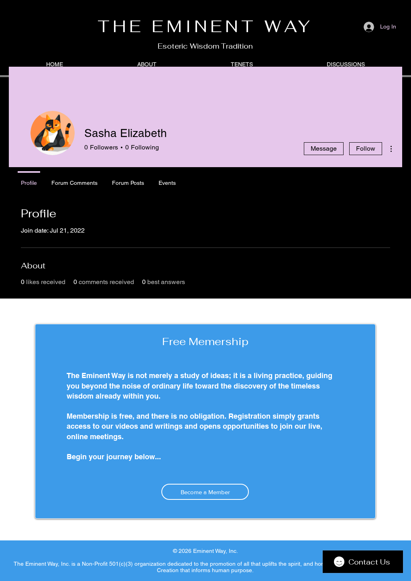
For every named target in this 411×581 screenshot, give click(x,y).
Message (324, 148)
